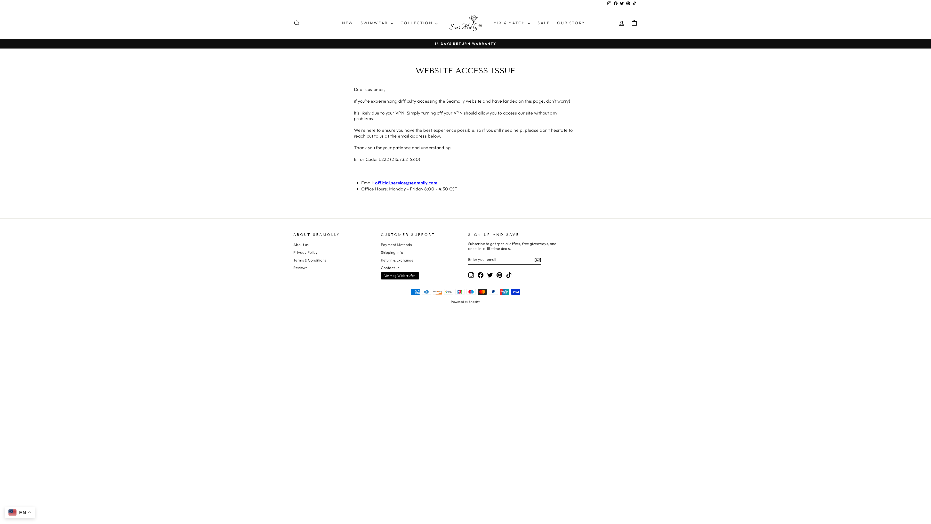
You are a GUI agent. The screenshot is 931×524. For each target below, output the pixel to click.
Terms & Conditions (309, 260)
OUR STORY (571, 22)
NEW (347, 22)
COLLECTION (417, 22)
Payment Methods (396, 244)
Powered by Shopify (465, 301)
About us (301, 244)
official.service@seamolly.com (406, 183)
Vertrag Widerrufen (400, 275)
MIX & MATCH (510, 22)
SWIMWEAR (375, 22)
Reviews (300, 267)
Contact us (390, 267)
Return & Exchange (397, 260)
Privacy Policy (305, 252)
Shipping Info (392, 252)
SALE (544, 22)
